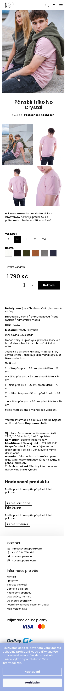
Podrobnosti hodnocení (38, 111)
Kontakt (11, 570)
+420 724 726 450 (23, 545)
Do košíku (47, 278)
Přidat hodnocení (18, 496)
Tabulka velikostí (17, 578)
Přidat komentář (17, 517)
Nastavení (32, 672)
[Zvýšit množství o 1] (29, 278)
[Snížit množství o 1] (13, 278)
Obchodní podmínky (19, 594)
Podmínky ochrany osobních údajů (28, 598)
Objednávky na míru (19, 589)
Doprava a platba (46, 416)
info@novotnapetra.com (27, 542)
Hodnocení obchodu (19, 586)
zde (18, 663)
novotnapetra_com (24, 553)
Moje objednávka (17, 602)
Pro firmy (12, 574)
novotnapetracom (23, 549)
